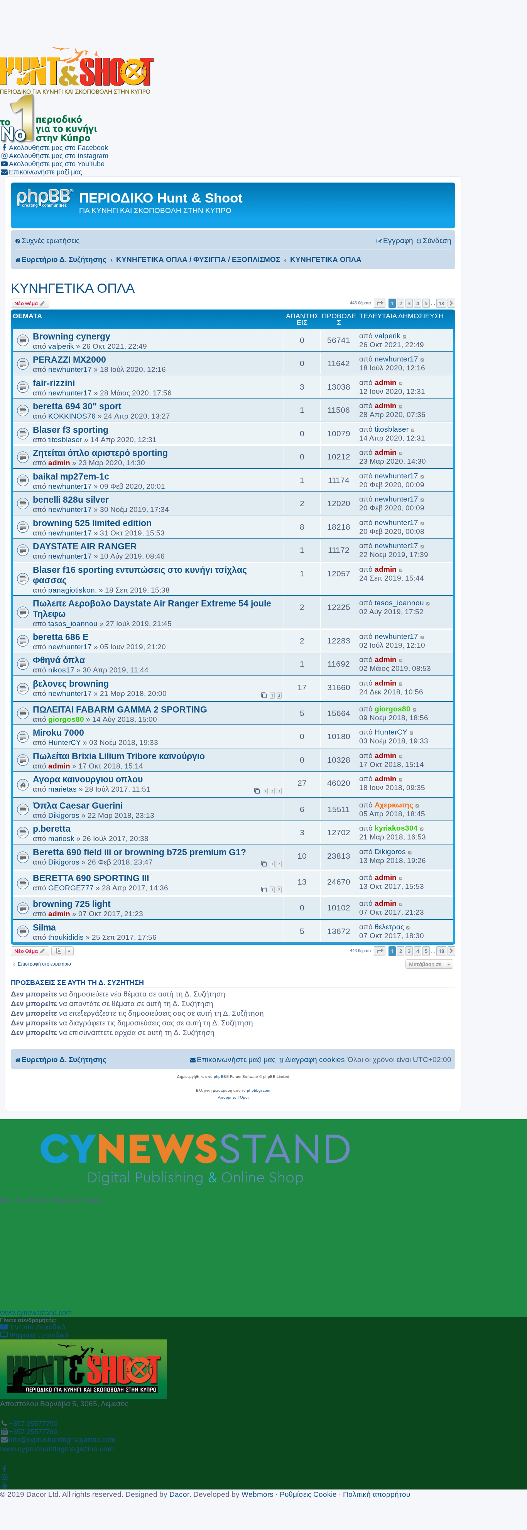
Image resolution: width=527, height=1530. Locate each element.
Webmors (258, 1494)
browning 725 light (72, 904)
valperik (61, 346)
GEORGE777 (71, 887)
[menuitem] (47, 240)
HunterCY (64, 742)
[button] (379, 303)
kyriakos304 (396, 828)
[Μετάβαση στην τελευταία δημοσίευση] (404, 335)
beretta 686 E (60, 637)
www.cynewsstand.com (36, 1313)
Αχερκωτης (394, 804)
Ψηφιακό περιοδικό (38, 1335)
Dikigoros (63, 815)
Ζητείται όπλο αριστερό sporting (100, 453)
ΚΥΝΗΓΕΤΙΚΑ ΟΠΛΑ (73, 288)
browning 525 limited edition (92, 523)
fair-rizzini (54, 383)
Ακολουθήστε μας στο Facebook (58, 148)
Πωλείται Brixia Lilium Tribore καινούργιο (119, 756)
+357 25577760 (33, 1431)
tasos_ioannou (73, 623)
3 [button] (409, 303)
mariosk (61, 838)
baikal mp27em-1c (71, 476)
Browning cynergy (71, 336)
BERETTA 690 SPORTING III (91, 878)
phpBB (220, 1076)
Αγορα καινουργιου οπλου (88, 779)
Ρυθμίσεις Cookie (308, 1494)
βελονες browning (71, 684)
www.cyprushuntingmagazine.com (57, 1448)
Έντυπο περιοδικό (36, 1327)
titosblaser (65, 439)
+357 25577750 (33, 1423)
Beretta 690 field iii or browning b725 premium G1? (139, 852)
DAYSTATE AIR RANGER (85, 546)
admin (386, 382)
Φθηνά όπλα (59, 660)
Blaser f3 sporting (70, 430)
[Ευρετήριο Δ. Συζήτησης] (46, 197)
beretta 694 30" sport (77, 406)
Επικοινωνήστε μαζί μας (45, 172)
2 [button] (400, 303)
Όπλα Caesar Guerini (78, 805)
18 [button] (441, 303)
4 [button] (417, 303)
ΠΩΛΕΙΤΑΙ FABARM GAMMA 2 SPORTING (120, 709)
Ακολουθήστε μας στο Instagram (58, 156)
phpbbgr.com (258, 1090)
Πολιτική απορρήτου (376, 1494)
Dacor (179, 1494)
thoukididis (66, 937)
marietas (62, 789)
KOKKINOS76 (72, 416)
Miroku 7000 (58, 733)
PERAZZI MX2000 (69, 360)
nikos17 (61, 669)
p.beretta (52, 829)
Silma (44, 927)
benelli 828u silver (71, 500)
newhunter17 (70, 369)
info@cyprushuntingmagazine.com (62, 1440)
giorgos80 (66, 719)
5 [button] (426, 303)
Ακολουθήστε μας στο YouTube (57, 164)
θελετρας (389, 926)
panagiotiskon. (72, 590)
